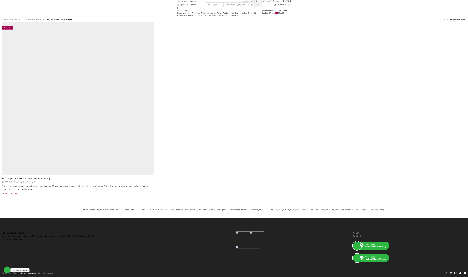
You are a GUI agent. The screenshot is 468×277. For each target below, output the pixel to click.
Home (264, 10)
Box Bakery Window (206, 13)
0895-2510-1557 (369, 233)
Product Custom (184, 242)
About (269, 10)
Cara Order (276, 10)
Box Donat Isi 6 (250, 13)
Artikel (7, 27)
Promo (179, 1)
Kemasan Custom (189, 1)
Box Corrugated (238, 13)
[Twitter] (285, 1)
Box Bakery (193, 13)
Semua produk (182, 13)
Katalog (265, 13)
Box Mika (193, 15)
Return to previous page (455, 19)
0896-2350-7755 (370, 236)
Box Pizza (201, 15)
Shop (285, 10)
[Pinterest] (289, 1)
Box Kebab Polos (183, 15)
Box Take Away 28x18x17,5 (216, 15)
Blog (280, 13)
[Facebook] (283, 1)
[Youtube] (290, 1)
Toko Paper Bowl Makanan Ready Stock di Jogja (27, 178)
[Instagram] (287, 1)
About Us (123, 238)
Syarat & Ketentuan (186, 247)
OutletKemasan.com (27, 273)
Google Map (7, 245)
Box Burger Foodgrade (223, 13)
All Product (182, 233)
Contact (286, 13)
